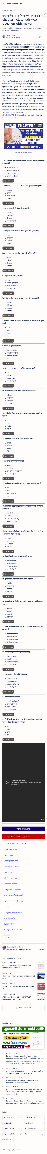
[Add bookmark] (40, 36)
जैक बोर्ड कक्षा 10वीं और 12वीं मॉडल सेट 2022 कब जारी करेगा (18, 977)
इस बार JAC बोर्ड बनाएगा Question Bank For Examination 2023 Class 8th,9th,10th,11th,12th (16, 967)
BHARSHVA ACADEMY (16, 3)
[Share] (43, 36)
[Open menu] (3, 3)
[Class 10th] (7, 937)
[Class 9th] (15, 1086)
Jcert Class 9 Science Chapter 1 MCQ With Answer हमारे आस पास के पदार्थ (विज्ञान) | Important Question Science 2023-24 (24, 1092)
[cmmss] (14, 1053)
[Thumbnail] (41, 965)
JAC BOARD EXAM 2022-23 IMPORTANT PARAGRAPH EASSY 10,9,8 (16, 998)
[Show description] (41, 949)
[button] (42, 1028)
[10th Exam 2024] (16, 1077)
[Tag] (12, 962)
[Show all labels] (6, 1139)
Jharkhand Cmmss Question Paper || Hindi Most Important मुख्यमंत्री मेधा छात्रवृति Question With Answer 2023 (25, 1103)
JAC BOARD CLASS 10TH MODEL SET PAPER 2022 (18, 988)
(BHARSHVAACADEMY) (34, 70)
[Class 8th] (15, 1068)
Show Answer (8, 181)
